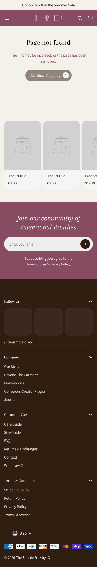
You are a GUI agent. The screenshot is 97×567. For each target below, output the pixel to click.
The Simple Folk (28, 557)
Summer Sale (64, 5)
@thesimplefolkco (18, 342)
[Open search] (80, 18)
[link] (48, 75)
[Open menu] (7, 18)
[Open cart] (90, 18)
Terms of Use (36, 264)
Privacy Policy (60, 264)
